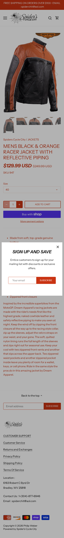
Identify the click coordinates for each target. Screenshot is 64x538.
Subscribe (46, 280)
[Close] (57, 246)
